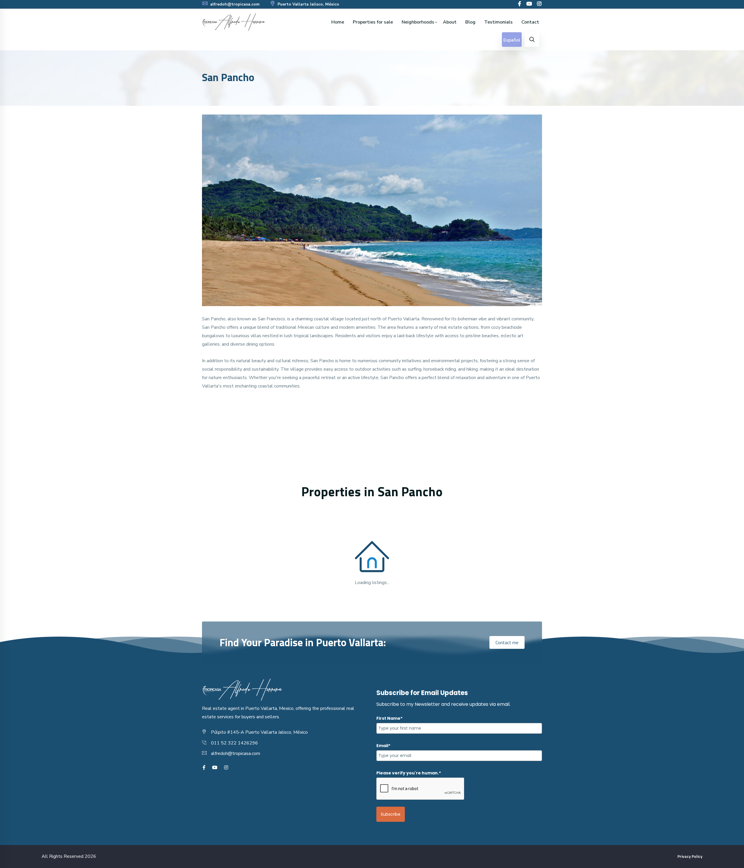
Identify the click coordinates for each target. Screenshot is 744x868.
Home (337, 22)
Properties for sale (373, 22)
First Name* (389, 718)
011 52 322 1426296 (234, 743)
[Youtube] (529, 4)
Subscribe (390, 814)
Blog (470, 22)
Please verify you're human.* (408, 773)
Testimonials (498, 22)
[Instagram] (539, 4)
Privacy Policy (689, 856)
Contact (530, 22)
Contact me (507, 642)
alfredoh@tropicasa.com (234, 4)
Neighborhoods (418, 22)
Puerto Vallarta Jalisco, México (307, 4)
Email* (383, 746)
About (450, 22)
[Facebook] (519, 4)
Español (511, 40)
